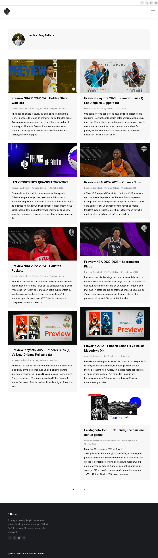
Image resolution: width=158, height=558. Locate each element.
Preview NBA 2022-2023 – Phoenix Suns (112, 182)
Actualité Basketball (20, 188)
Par (39, 108)
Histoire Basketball (111, 440)
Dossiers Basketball (20, 108)
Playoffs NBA (90, 108)
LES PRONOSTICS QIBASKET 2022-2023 (40, 182)
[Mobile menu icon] (153, 12)
